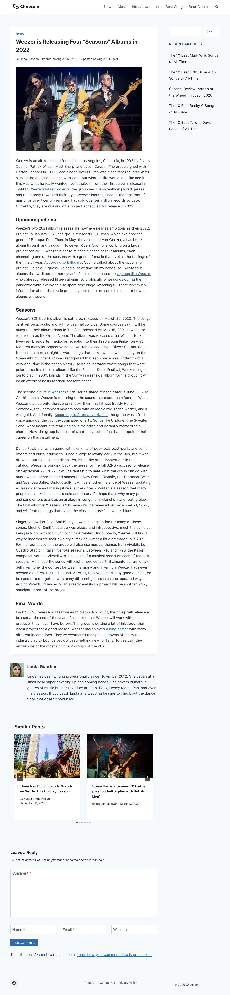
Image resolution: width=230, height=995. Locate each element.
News (108, 7)
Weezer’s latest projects (50, 189)
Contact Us (107, 982)
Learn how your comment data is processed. (114, 954)
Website (120, 929)
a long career (116, 629)
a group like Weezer (133, 274)
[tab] (77, 822)
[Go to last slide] (20, 777)
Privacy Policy (127, 982)
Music (123, 7)
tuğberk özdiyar (106, 803)
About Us (90, 982)
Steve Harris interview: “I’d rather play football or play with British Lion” (119, 791)
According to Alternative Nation (81, 415)
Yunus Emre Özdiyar (37, 798)
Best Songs (175, 7)
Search (212, 31)
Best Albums (199, 7)
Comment (21, 873)
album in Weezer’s (51, 392)
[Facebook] (14, 983)
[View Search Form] (216, 7)
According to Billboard (63, 262)
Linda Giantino (29, 59)
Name (18, 929)
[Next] (147, 777)
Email (69, 929)
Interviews (140, 7)
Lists (157, 7)
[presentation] (47, 756)
